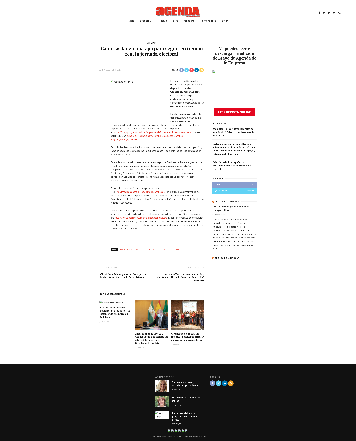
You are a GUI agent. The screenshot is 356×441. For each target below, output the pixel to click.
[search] (339, 13)
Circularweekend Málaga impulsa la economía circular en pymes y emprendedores (187, 336)
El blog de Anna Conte (228, 258)
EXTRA (225, 21)
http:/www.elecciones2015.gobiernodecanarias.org (141, 217)
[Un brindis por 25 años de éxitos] (162, 401)
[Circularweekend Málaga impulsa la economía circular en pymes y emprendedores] (187, 315)
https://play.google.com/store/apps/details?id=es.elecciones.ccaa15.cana (152, 132)
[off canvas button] (17, 12)
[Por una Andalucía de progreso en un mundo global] (162, 415)
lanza (154, 249)
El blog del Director (227, 201)
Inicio (131, 21)
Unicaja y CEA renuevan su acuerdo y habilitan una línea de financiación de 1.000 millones (180, 277)
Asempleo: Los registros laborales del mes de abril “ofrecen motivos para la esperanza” (233, 132)
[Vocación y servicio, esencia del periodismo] (162, 386)
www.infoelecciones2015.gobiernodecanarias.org (141, 192)
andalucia (151, 43)
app (121, 249)
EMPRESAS (161, 21)
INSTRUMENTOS (208, 21)
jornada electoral (142, 249)
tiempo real (177, 249)
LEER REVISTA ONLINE (234, 112)
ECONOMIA (145, 21)
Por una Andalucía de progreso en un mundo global (185, 416)
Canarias (128, 249)
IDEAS (175, 21)
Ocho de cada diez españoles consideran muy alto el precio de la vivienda (231, 165)
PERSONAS (189, 21)
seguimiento (164, 249)
